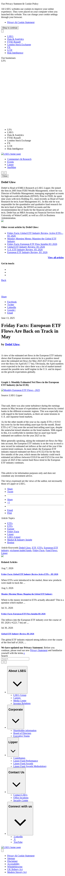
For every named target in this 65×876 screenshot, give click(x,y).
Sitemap (11, 858)
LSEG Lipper (13, 537)
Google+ (11, 310)
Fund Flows (51, 550)
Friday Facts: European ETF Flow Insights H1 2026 (32, 244)
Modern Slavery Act (17, 872)
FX (8, 47)
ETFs (10, 523)
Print (9, 513)
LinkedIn (11, 307)
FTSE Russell (14, 42)
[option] (35, 129)
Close (4, 176)
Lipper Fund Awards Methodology (30, 766)
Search (4, 656)
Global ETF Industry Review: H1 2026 (26, 247)
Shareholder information (24, 730)
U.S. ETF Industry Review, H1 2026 (25, 249)
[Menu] (5, 172)
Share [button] (4, 296)
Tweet (10, 491)
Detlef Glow (12, 344)
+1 (8, 502)
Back (3, 280)
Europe (10, 528)
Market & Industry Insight (19, 539)
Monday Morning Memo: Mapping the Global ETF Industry (26, 594)
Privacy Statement (38, 650)
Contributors (19, 758)
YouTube (18, 842)
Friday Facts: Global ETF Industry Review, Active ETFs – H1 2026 (29, 574)
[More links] (2, 850)
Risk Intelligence (15, 52)
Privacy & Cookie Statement (20, 22)
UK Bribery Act (15, 869)
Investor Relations (22, 703)
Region (10, 542)
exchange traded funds (20, 550)
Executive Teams (21, 736)
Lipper (10, 534)
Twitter (10, 304)
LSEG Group (19, 695)
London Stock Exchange (19, 44)
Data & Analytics (15, 39)
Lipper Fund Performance (25, 760)
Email (10, 312)
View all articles (56, 257)
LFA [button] (3, 60)
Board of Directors (22, 733)
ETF (34, 547)
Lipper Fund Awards (23, 763)
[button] (19, 159)
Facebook (12, 302)
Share (10, 489)
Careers (17, 698)
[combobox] (15, 658)
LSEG (10, 36)
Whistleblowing (14, 866)
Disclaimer (12, 861)
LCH (9, 50)
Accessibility (13, 864)
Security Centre (20, 800)
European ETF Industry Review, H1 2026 (27, 252)
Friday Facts (13, 531)
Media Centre (19, 700)
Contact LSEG (20, 795)
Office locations (20, 797)
